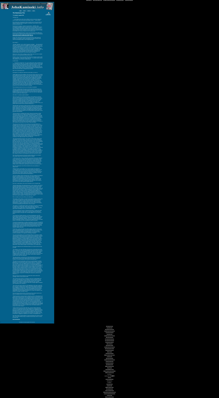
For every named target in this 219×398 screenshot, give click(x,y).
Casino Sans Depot (109, 384)
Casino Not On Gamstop (109, 332)
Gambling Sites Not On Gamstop (109, 335)
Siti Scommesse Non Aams (109, 329)
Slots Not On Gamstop (109, 337)
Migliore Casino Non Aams (109, 366)
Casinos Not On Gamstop (109, 350)
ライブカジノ (109, 382)
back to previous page (16, 319)
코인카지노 (109, 377)
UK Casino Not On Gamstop (109, 340)
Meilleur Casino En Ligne (109, 387)
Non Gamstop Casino (109, 326)
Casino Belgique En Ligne (109, 369)
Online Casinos (109, 351)
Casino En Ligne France (109, 361)
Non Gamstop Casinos (109, 345)
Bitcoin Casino (109, 367)
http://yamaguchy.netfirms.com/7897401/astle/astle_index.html (23, 35)
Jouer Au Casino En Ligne (109, 390)
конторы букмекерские (109, 379)
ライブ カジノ (109, 374)
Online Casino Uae (110, 343)
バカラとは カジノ (109, 380)
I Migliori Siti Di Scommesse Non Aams (109, 392)
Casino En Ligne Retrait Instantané (109, 393)
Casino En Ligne (109, 356)
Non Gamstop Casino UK (109, 342)
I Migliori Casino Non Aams (109, 372)
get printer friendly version (48, 14)
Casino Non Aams (109, 327)
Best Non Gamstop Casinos (109, 348)
